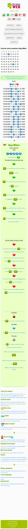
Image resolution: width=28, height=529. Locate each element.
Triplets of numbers (10, 424)
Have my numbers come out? (14, 29)
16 (6, 292)
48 (6, 321)
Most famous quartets (6, 450)
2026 (15, 363)
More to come (7, 408)
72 (18, 248)
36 (10, 271)
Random (19, 38)
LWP (19, 523)
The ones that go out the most (14, 33)
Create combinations (6, 475)
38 (4, 208)
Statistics (14, 42)
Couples (7, 416)
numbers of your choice (18, 394)
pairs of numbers (6, 419)
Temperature (10, 38)
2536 (11, 172)
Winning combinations (6, 468)
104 (15, 199)
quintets (4, 457)
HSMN (19, 525)
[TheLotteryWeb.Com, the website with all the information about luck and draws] (14, 5)
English (16, 11)
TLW (18, 521)
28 (9, 261)
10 (4, 168)
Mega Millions (14, 145)
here (17, 526)
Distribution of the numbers (8, 444)
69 (12, 186)
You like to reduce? (6, 399)
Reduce (19, 25)
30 (4, 181)
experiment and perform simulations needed (14, 403)
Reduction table (5, 481)
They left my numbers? (7, 391)
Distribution (3, 446)
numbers (5, 411)
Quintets (3, 455)
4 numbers (10, 452)
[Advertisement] (14, 231)
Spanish (12, 11)
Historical (10, 25)
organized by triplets (15, 427)
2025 (14, 355)
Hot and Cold (7, 437)
